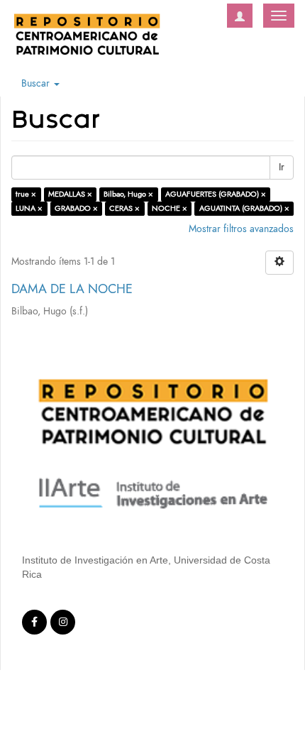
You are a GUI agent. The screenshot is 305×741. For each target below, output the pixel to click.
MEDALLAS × (70, 194)
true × (26, 194)
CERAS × (124, 208)
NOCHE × (169, 208)
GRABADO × (76, 208)
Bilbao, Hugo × (128, 194)
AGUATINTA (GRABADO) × (244, 208)
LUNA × (29, 208)
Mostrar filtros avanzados (241, 229)
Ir (281, 167)
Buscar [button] (36, 83)
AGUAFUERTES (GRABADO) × (215, 194)
